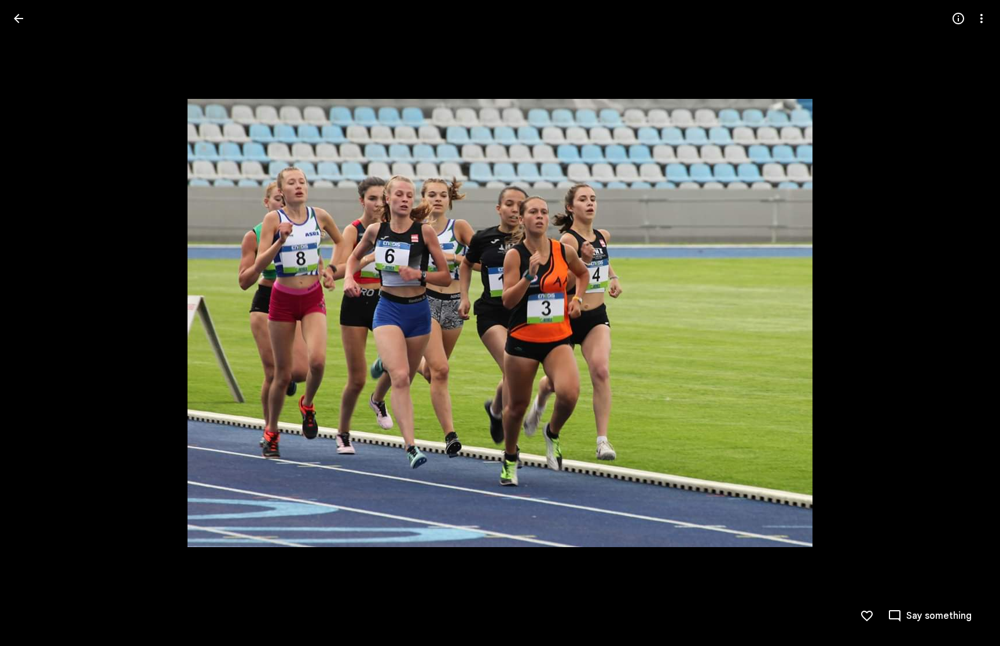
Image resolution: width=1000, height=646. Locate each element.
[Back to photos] (18, 18)
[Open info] (958, 18)
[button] (32, 323)
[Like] (867, 616)
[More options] (981, 18)
